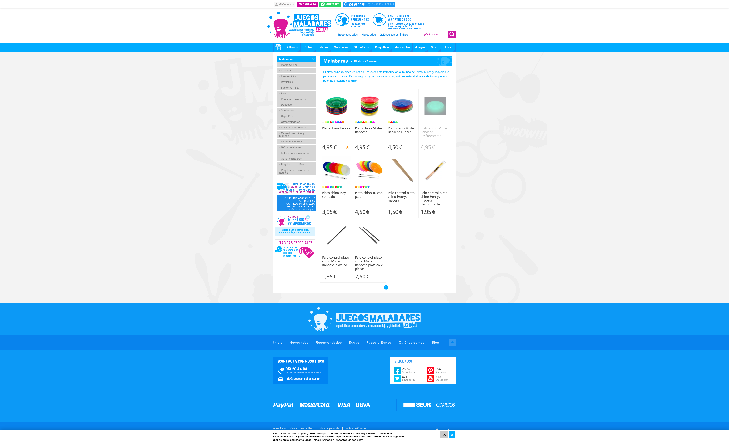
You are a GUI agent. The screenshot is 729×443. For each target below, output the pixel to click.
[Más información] (324, 439)
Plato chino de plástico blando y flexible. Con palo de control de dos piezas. (369, 164)
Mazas (323, 47)
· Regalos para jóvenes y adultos (294, 171)
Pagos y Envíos (379, 342)
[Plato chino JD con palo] (369, 171)
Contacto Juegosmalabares (369, 4)
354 (442, 370)
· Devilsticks (286, 81)
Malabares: (286, 58)
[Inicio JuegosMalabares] (278, 47)
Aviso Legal (279, 428)
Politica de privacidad (328, 428)
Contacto (309, 4)
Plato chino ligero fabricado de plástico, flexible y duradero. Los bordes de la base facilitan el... (369, 101)
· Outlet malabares (290, 158)
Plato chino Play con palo (334, 195)
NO (444, 434)
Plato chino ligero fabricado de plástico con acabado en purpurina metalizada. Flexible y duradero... (402, 101)
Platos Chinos (365, 61)
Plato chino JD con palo (369, 195)
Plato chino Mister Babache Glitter (401, 130)
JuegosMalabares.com (299, 25)
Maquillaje (382, 47)
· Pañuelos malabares (292, 98)
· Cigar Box (286, 116)
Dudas (354, 342)
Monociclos (402, 47)
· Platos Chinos (288, 64)
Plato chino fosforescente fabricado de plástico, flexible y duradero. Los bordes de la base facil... (435, 101)
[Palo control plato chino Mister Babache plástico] (336, 235)
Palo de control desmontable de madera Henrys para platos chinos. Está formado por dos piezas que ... (435, 166)
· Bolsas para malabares (294, 152)
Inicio (277, 342)
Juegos (420, 47)
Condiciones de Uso (301, 428)
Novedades (369, 34)
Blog (405, 34)
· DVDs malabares (290, 147)
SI (451, 434)
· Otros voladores (289, 121)
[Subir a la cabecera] (452, 342)
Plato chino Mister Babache (368, 130)
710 (442, 378)
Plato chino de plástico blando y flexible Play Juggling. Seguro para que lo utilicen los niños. (336, 165)
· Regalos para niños (291, 164)
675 (408, 378)
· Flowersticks (287, 76)
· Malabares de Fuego (292, 127)
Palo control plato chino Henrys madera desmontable (434, 198)
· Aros (282, 93)
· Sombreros (286, 110)
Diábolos (292, 47)
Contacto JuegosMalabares (300, 370)
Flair (448, 47)
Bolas (308, 47)
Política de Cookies (355, 428)
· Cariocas (285, 70)
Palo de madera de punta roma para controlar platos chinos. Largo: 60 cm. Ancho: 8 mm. (402, 165)
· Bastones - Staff (289, 87)
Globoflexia (361, 47)
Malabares (341, 47)
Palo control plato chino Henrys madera (401, 196)
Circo (434, 47)
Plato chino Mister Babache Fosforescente (434, 132)
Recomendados (348, 34)
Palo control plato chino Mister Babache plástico (335, 261)
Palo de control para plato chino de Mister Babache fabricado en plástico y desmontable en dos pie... (369, 230)
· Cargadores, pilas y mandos (291, 134)
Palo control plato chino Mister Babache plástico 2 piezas (369, 263)
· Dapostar (285, 104)
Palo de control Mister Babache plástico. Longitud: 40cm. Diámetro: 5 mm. (336, 229)
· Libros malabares (290, 141)
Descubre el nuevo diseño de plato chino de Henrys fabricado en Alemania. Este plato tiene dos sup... (336, 101)
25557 (408, 370)
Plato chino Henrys (336, 128)
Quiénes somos (389, 34)
